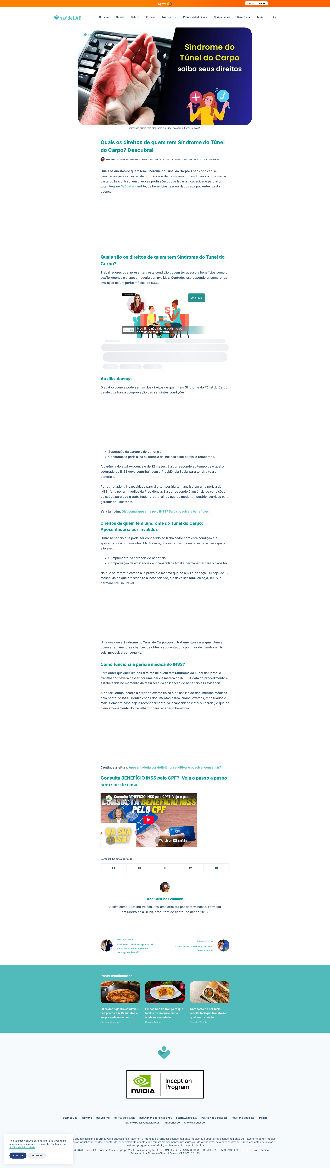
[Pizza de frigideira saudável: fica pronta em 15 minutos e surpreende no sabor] (120, 992)
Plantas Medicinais (195, 17)
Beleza (135, 17)
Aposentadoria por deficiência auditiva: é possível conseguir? (175, 767)
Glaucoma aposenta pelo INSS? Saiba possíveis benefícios (165, 511)
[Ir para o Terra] (165, 3)
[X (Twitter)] (139, 868)
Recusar (37, 1155)
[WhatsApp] (216, 868)
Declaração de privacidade (155, 1118)
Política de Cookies (243, 1118)
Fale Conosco (172, 1122)
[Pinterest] (165, 868)
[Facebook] (113, 868)
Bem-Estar (243, 17)
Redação (87, 1118)
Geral (215, 159)
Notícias (104, 17)
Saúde (120, 17)
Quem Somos (70, 1118)
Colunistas (103, 1118)
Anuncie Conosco (194, 1122)
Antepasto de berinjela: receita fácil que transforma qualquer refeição (208, 1013)
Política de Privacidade (22, 1147)
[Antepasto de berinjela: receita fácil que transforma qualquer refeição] (209, 992)
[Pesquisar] (274, 17)
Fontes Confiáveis (124, 1118)
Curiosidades (222, 17)
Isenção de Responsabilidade (142, 1122)
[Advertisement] (165, 223)
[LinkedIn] (191, 868)
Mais (260, 17)
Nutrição (167, 17)
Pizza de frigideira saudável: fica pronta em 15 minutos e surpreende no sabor (119, 1013)
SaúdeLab (128, 186)
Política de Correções (214, 1118)
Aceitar (18, 1155)
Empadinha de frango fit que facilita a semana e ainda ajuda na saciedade (164, 1013)
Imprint (263, 1118)
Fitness (150, 17)
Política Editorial (186, 1118)
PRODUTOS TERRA (256, 3)
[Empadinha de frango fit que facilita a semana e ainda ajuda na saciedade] (165, 992)
